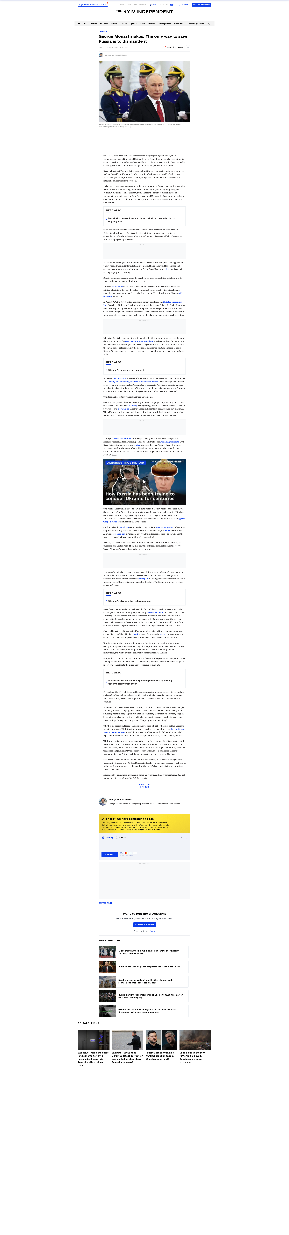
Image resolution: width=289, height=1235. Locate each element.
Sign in (152, 931)
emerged (143, 579)
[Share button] (188, 47)
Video (142, 24)
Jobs (135, 4)
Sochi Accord (119, 378)
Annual (122, 838)
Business (104, 24)
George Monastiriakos (117, 55)
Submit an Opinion (144, 785)
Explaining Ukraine (196, 24)
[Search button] (209, 23)
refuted (136, 445)
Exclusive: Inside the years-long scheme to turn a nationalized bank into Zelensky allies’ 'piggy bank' (94, 1059)
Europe (123, 24)
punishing (123, 527)
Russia (114, 24)
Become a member (144, 925)
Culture (151, 24)
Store (154, 4)
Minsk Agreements (169, 442)
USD (183, 838)
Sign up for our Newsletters (92, 5)
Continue (109, 854)
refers (166, 269)
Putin (162, 634)
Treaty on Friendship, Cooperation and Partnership (133, 381)
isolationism (118, 534)
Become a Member (201, 5)
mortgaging (123, 409)
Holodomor (117, 287)
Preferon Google (175, 47)
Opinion (133, 24)
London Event (164, 4)
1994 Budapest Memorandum (139, 341)
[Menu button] (79, 23)
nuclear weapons (154, 612)
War (85, 24)
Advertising (143, 4)
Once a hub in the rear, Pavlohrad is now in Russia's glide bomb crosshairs (192, 1057)
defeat (167, 530)
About (122, 4)
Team (129, 4)
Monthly (109, 838)
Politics (94, 24)
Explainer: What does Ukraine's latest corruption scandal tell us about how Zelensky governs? (127, 1057)
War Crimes (179, 24)
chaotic (135, 634)
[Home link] (144, 11)
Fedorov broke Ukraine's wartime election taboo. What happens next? (160, 1055)
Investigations (164, 24)
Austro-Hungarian (164, 527)
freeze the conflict (122, 438)
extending (132, 406)
